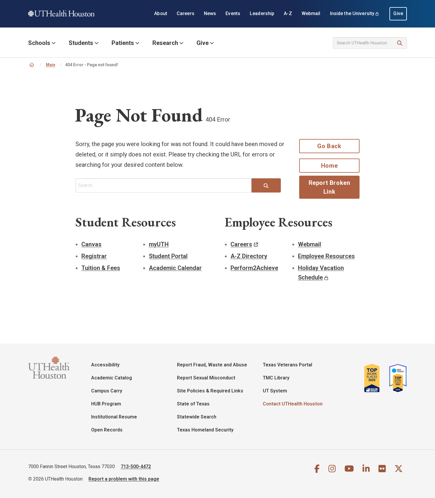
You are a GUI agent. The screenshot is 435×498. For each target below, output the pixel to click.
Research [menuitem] (165, 42)
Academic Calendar (175, 267)
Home (329, 165)
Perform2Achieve (254, 267)
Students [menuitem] (81, 42)
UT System (275, 391)
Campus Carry (106, 391)
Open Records (107, 430)
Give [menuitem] (398, 13)
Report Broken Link (329, 187)
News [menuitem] (210, 13)
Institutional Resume (114, 417)
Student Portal (168, 256)
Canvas (91, 244)
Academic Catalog (111, 378)
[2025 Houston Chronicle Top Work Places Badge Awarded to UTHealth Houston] (374, 378)
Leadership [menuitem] (262, 13)
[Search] (400, 43)
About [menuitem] (160, 13)
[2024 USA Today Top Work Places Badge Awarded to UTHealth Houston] (396, 378)
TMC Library (276, 378)
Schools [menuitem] (39, 42)
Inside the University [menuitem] (352, 13)
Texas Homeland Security (205, 430)
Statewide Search (196, 417)
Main (50, 64)
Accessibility (105, 365)
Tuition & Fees (100, 267)
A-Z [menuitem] (288, 13)
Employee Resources (326, 256)
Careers (241, 244)
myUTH (159, 244)
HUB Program (106, 404)
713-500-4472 (136, 466)
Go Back (329, 146)
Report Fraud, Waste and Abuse (212, 365)
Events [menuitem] (232, 13)
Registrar (94, 256)
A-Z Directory (249, 256)
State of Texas (193, 404)
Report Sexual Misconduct (206, 378)
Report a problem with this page (123, 479)
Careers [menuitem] (185, 13)
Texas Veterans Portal (287, 365)
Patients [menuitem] (123, 42)
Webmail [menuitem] (311, 13)
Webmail (309, 244)
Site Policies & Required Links (210, 391)
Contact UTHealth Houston (293, 404)
